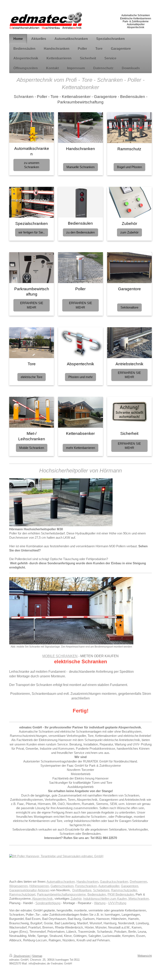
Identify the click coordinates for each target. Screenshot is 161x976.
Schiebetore (101, 890)
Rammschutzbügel (22, 894)
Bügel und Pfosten (129, 167)
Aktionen (43, 890)
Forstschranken (86, 886)
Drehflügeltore (81, 890)
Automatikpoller (108, 886)
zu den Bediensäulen (80, 232)
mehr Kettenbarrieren (80, 448)
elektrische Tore (31, 377)
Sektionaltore (129, 307)
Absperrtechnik (42, 898)
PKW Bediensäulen (121, 894)
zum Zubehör (129, 232)
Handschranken (87, 881)
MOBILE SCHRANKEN (60, 656)
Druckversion (22, 956)
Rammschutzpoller (124, 890)
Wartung (99, 903)
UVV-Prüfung (117, 903)
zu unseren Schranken (31, 165)
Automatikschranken (61, 881)
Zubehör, (76, 898)
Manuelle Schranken (80, 167)
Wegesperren (18, 886)
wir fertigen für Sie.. (31, 232)
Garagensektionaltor (23, 890)
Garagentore (129, 886)
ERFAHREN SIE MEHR (31, 305)
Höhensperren (39, 886)
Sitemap (37, 956)
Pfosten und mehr (80, 377)
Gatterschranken (62, 886)
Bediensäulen (96, 894)
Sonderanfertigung (47, 903)
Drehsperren (138, 881)
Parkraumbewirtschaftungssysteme (61, 894)
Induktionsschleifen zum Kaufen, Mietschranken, (116, 898)
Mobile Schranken (31, 448)
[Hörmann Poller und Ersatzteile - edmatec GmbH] (80, 865)
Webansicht (145, 955)
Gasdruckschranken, (114, 881)
